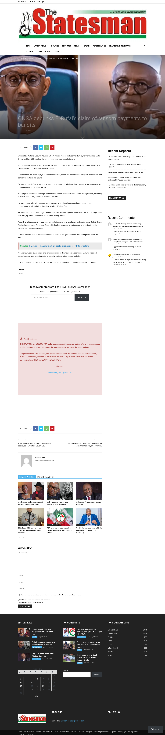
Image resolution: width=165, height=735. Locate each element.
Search (65, 671)
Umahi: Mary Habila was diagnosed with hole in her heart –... (42, 631)
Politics (55, 46)
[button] (144, 46)
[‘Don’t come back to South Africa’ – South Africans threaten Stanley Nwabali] (69, 658)
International (47, 732)
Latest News (40, 46)
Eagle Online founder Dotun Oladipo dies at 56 (125, 172)
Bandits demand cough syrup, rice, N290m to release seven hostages (89, 644)
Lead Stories (81, 637)
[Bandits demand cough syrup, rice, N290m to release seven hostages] (69, 645)
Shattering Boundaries (120, 46)
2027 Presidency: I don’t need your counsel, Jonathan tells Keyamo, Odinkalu (85, 444)
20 (38, 686)
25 (26, 689)
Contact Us (31, 2)
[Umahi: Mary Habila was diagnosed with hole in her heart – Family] (31, 491)
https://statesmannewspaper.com (44, 460)
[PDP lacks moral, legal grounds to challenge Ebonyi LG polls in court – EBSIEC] (60, 517)
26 (32, 689)
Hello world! (135, 255)
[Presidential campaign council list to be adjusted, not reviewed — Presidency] (89, 517)
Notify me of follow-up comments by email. (35, 600)
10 (21, 682)
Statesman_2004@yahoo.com (60, 372)
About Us (21, 2)
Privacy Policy (132, 732)
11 (26, 682)
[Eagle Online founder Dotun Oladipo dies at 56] (89, 491)
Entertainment (44, 52)
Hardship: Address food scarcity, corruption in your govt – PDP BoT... (89, 631)
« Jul (36, 696)
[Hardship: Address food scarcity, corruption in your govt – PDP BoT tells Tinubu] (69, 632)
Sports (58, 52)
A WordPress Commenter (121, 255)
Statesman (40, 457)
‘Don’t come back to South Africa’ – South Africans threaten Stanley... (87, 657)
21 (43, 686)
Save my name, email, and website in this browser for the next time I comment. (51, 595)
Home (28, 46)
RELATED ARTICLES (27, 477)
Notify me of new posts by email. (31, 603)
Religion (29, 52)
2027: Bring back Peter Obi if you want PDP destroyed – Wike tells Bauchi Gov (35, 444)
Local (56, 732)
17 (21, 686)
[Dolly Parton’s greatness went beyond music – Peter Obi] (60, 491)
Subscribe (81, 297)
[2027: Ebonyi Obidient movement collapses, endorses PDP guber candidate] (31, 517)
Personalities (99, 46)
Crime (76, 46)
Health (86, 46)
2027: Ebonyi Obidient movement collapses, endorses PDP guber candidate (29, 530)
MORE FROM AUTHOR (45, 477)
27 (38, 689)
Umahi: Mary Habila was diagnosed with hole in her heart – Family (127, 158)
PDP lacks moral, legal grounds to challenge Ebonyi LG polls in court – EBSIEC (59, 530)
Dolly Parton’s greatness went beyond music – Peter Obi (125, 165)
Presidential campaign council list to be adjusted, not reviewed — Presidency (89, 530)
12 (32, 682)
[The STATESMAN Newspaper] (82, 23)
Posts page (40, 2)
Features (66, 46)
